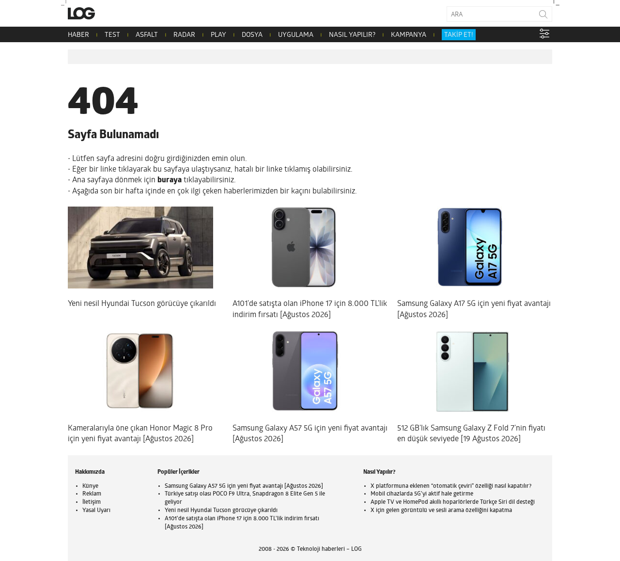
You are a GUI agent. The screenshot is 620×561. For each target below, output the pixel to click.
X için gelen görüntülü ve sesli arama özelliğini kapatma (441, 510)
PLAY (218, 35)
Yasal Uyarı (96, 510)
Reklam (91, 494)
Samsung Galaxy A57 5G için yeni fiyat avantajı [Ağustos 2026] (244, 486)
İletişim (91, 502)
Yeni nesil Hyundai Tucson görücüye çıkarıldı (221, 510)
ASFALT (147, 35)
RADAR (184, 35)
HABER (78, 35)
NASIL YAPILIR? (352, 35)
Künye (90, 486)
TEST (112, 35)
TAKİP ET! (458, 35)
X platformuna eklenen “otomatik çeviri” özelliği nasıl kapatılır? (451, 486)
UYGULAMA (295, 35)
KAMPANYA (408, 35)
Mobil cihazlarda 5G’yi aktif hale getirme (422, 494)
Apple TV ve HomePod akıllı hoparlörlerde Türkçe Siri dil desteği (453, 502)
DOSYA (252, 35)
